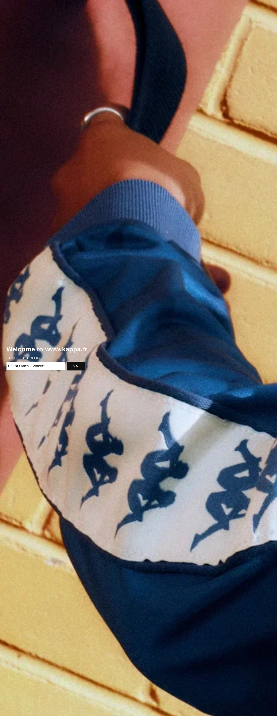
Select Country (23, 358)
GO (76, 365)
